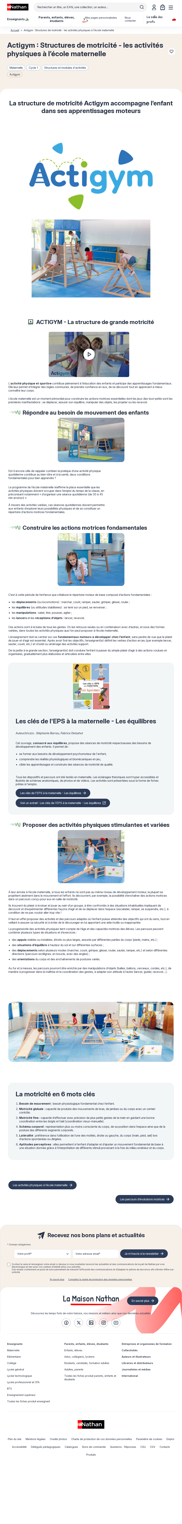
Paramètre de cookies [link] (149, 1439)
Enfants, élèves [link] (73, 1350)
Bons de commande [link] (94, 1446)
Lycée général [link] (15, 1369)
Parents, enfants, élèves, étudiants (86, 1343)
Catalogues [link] (71, 1446)
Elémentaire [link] (14, 1356)
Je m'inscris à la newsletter (142, 1253)
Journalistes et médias (136, 1369)
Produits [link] (91, 1454)
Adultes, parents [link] (73, 1369)
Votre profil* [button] (24, 1253)
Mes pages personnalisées (101, 17)
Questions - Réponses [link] (123, 1446)
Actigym (14, 74)
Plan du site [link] (14, 1439)
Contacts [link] (165, 1446)
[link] (66, 1322)
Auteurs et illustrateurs (136, 1356)
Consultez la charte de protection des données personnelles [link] (100, 1279)
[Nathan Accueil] (17, 7)
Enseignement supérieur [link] (21, 1394)
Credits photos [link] (58, 1439)
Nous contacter (130, 19)
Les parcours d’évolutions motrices (142, 1199)
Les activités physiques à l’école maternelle (40, 1185)
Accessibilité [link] (19, 1446)
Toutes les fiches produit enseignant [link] (28, 1401)
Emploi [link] (170, 1439)
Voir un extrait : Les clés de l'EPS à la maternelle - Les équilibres (60, 803)
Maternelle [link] (13, 1350)
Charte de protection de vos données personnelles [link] (101, 1439)
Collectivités (130, 1350)
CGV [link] (152, 1446)
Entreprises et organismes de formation (147, 1343)
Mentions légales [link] (36, 1439)
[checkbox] (8, 1264)
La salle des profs (155, 19)
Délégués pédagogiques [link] (45, 1446)
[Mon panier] (162, 7)
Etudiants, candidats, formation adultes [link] (86, 1363)
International (130, 1375)
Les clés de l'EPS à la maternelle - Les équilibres (50, 793)
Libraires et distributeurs (137, 1363)
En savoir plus (57, 1279)
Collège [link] (11, 1363)
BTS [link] (9, 1388)
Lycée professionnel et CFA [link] (23, 1382)
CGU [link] (143, 1446)
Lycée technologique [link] (19, 1375)
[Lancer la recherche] (142, 7)
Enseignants (15, 1343)
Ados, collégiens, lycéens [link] (79, 1356)
